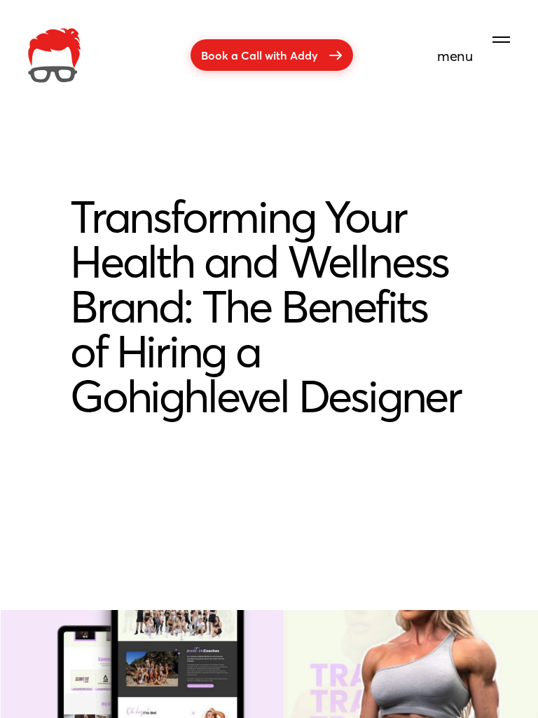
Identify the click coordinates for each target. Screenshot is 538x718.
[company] (54, 55)
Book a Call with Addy (259, 55)
